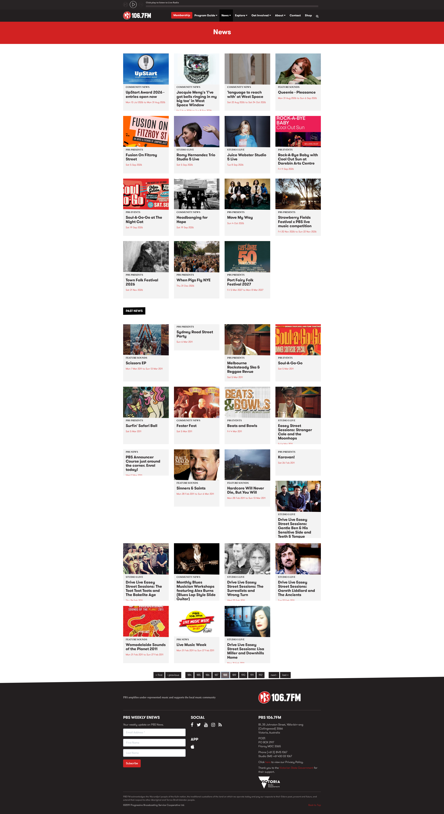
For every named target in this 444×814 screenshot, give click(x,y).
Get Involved (260, 15)
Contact (295, 15)
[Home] (138, 15)
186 (208, 675)
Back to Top (314, 805)
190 (243, 675)
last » (285, 675)
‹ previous (173, 675)
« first (159, 675)
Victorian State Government (296, 768)
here (268, 762)
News (225, 15)
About (279, 15)
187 (216, 675)
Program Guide (205, 15)
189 (234, 675)
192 (260, 675)
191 (252, 675)
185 (198, 675)
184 (189, 675)
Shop (308, 15)
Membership (181, 15)
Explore (240, 15)
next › (274, 675)
